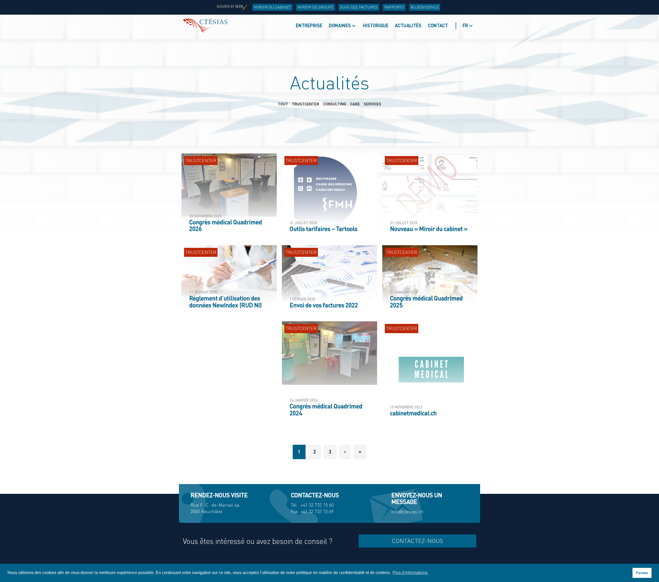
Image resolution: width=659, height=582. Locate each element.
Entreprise (309, 25)
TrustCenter (305, 104)
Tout (283, 104)
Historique (375, 25)
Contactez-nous (417, 540)
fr (465, 25)
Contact (438, 25)
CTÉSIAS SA (205, 25)
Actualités (408, 25)
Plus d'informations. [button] (410, 572)
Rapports (394, 7)
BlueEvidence (425, 7)
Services (372, 104)
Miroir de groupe (315, 7)
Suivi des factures (359, 7)
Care (355, 104)
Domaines (340, 25)
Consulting (334, 104)
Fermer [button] (642, 573)
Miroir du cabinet (272, 7)
